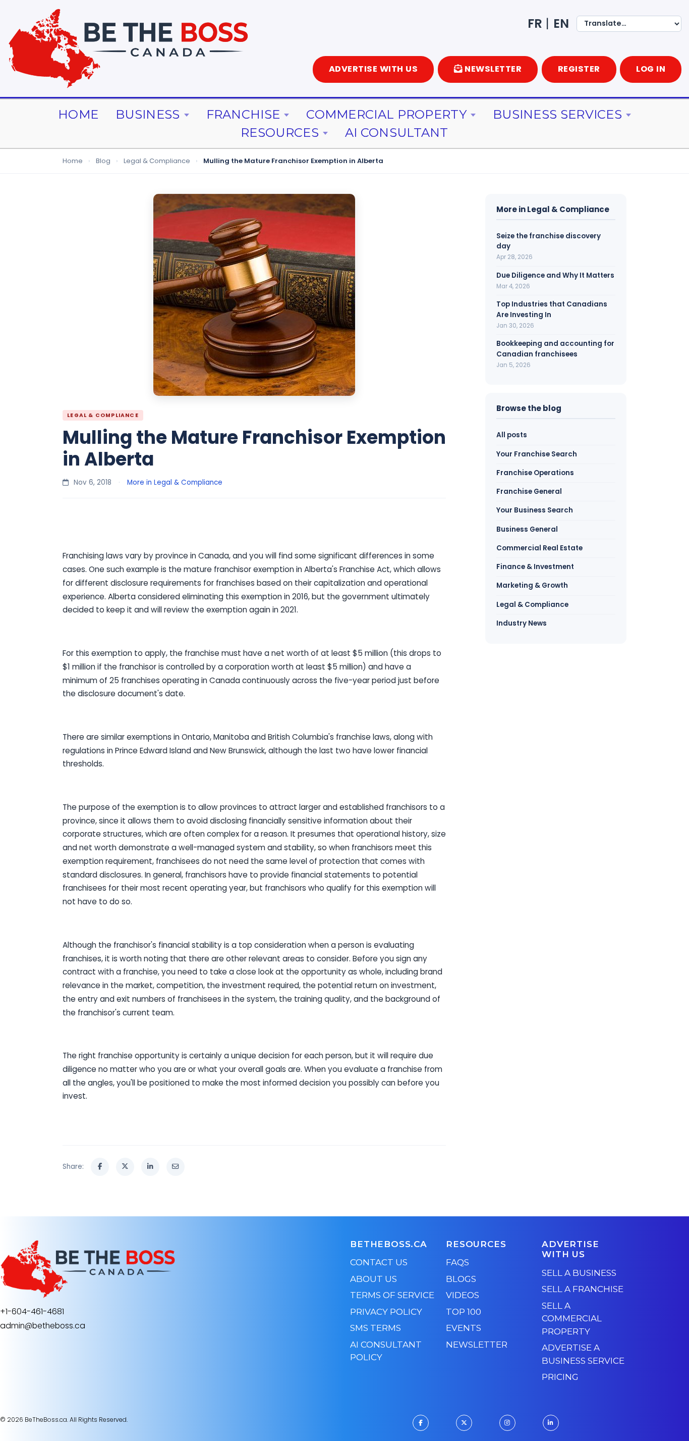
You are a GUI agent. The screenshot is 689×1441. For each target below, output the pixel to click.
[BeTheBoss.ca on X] (464, 1423)
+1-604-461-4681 (32, 1311)
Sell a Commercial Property (572, 1318)
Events (463, 1328)
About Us (373, 1279)
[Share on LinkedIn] (150, 1167)
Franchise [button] (243, 114)
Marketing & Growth (532, 585)
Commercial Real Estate (539, 548)
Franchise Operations (535, 473)
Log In (650, 69)
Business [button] (148, 114)
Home (78, 114)
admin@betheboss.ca (42, 1325)
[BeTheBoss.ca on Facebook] (421, 1423)
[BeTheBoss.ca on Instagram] (507, 1423)
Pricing (560, 1377)
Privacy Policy (386, 1312)
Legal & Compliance (157, 161)
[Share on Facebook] (100, 1167)
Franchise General (529, 491)
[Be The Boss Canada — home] (151, 1269)
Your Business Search (534, 510)
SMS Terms (375, 1328)
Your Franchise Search (536, 454)
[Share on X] (125, 1167)
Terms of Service (392, 1295)
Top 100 (463, 1312)
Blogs (461, 1279)
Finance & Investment (535, 567)
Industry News (521, 623)
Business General (527, 529)
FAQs (457, 1262)
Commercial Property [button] (386, 114)
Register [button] (579, 69)
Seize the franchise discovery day (548, 241)
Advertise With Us (373, 69)
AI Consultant (396, 132)
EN (561, 23)
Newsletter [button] (493, 69)
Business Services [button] (557, 114)
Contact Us (379, 1262)
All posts (511, 435)
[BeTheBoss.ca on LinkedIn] (551, 1423)
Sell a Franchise (582, 1289)
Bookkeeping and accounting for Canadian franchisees (555, 348)
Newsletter (476, 1345)
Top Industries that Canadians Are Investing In (551, 309)
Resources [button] (280, 132)
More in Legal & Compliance (174, 482)
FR (535, 23)
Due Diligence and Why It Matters (555, 275)
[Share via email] (175, 1167)
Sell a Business (579, 1273)
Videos (462, 1295)
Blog (103, 161)
